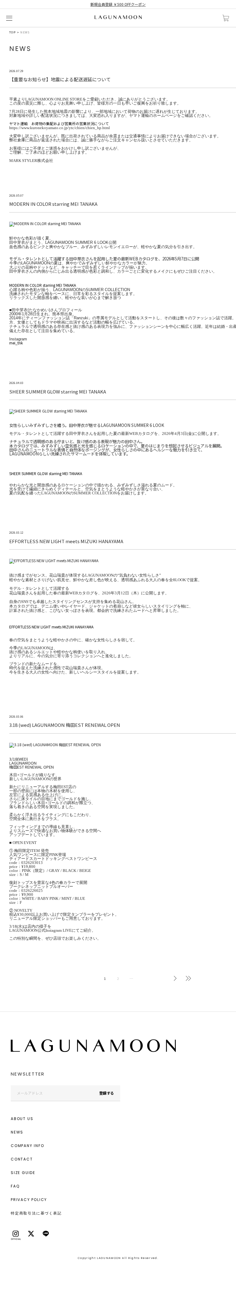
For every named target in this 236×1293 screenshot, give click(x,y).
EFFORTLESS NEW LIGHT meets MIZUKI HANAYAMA (51, 626)
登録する (106, 1092)
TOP (12, 32)
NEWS (17, 1132)
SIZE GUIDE (23, 1172)
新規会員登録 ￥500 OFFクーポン (118, 4)
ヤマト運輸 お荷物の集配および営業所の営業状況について (59, 123)
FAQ (15, 1186)
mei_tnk (16, 342)
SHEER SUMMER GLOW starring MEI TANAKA (45, 473)
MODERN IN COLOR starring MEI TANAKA (42, 285)
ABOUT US (22, 1118)
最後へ (188, 978)
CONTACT (22, 1159)
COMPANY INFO (27, 1145)
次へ (175, 978)
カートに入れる (226, 18)
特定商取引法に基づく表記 (36, 1213)
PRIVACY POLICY (29, 1199)
